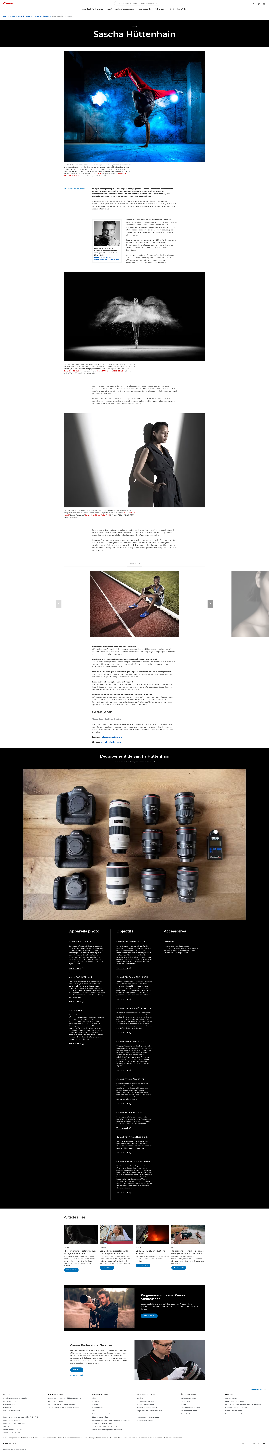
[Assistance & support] (172, 9)
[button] (210, 604)
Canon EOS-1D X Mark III (80, 977)
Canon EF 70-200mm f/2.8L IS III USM (110, 371)
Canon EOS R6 (96, 174)
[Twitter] (259, 1443)
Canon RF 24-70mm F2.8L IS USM (132, 1137)
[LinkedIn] (253, 1443)
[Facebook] (243, 1443)
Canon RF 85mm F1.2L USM (129, 1112)
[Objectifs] (113, 9)
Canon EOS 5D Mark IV (103, 257)
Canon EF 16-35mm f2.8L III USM (131, 942)
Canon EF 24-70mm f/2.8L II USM (106, 259)
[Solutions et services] (153, 9)
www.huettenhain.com (111, 742)
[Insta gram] (248, 1443)
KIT (172, 1247)
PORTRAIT (103, 1247)
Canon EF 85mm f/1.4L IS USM (130, 1079)
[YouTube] (264, 1443)
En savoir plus (71, 1270)
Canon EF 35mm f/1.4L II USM (130, 1041)
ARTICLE (66, 1247)
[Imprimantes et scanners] (135, 9)
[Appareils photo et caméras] (104, 9)
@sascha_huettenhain (112, 737)
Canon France (8, 1443)
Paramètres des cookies (173, 1438)
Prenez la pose (134, 563)
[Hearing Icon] (253, 3)
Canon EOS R (75, 1010)
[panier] (264, 3)
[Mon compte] (258, 3)
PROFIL (134, 27)
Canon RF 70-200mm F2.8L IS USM (133, 1161)
